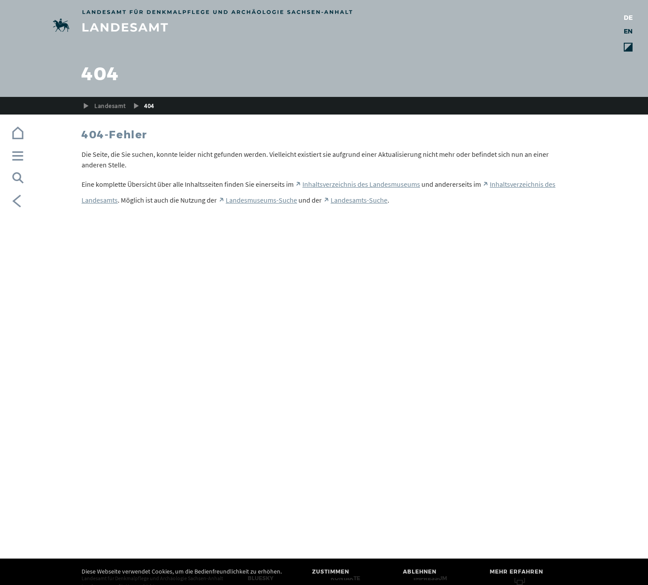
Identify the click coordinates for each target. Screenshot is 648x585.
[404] (324, 26)
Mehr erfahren (516, 571)
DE (628, 18)
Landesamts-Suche (359, 200)
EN (628, 31)
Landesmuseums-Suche (261, 200)
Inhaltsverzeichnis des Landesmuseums (361, 184)
